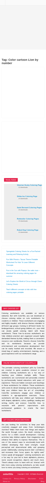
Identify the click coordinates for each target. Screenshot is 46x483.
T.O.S (41, 479)
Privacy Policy (19, 479)
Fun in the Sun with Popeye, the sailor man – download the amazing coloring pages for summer (23, 273)
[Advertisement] (23, 25)
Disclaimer (32, 479)
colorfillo (8, 474)
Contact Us (7, 479)
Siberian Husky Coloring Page (29, 185)
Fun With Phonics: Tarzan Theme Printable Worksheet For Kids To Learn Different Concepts (22, 262)
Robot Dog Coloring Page (27, 230)
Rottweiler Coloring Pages (28, 219)
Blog (42, 481)
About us (6, 481)
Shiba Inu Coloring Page (27, 196)
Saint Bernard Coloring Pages (29, 207)
